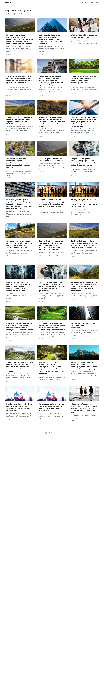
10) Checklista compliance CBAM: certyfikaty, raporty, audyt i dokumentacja (83, 325)
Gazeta (7, 2)
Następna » (55, 432)
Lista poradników (84, 2)
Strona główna (95, 2)
